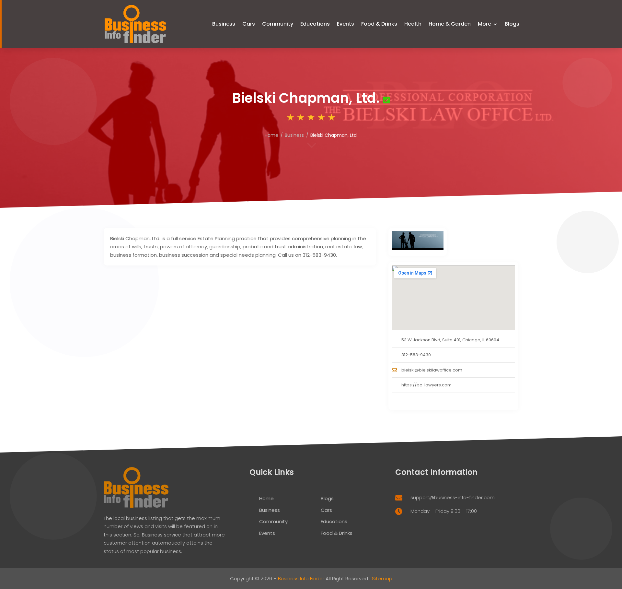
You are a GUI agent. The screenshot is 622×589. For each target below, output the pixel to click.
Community (277, 24)
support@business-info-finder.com (452, 497)
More (484, 24)
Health (412, 24)
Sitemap (382, 578)
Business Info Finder (301, 578)
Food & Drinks (379, 24)
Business (223, 24)
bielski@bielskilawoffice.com (431, 370)
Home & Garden (450, 24)
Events (345, 24)
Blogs (512, 24)
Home (271, 135)
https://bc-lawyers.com (426, 385)
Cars (248, 24)
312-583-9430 (416, 355)
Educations (315, 24)
